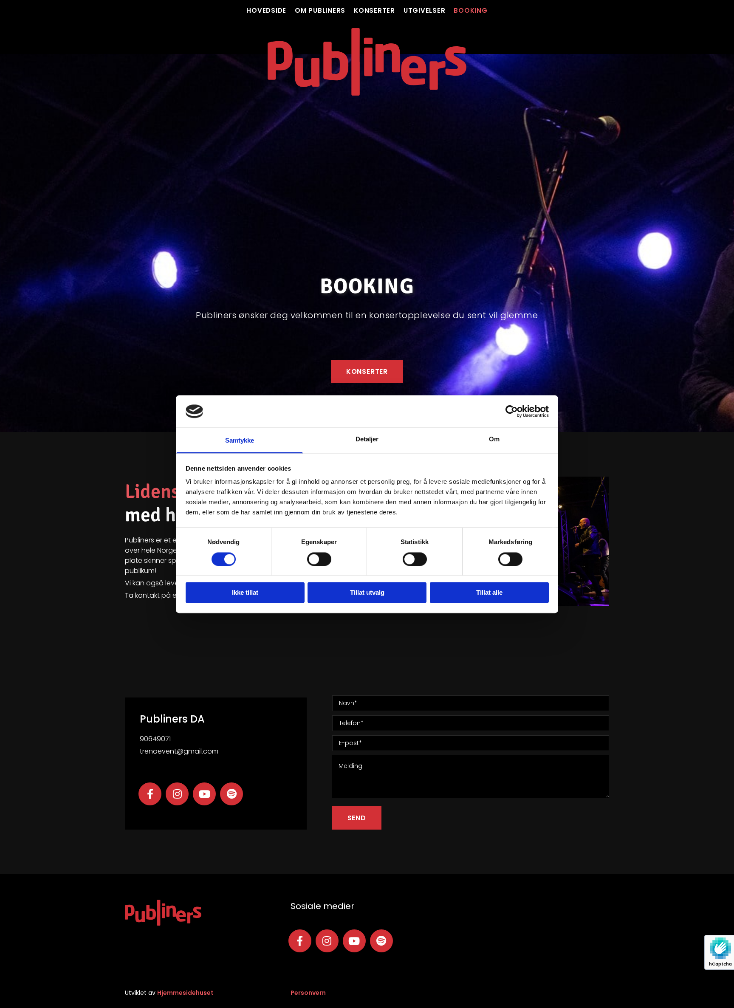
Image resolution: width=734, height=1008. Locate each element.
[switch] (319, 559)
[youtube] (204, 794)
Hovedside (266, 10)
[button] (367, 371)
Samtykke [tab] (239, 440)
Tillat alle (489, 592)
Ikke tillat (245, 592)
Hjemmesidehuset (185, 992)
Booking (470, 10)
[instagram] (177, 794)
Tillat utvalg (367, 592)
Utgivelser (425, 10)
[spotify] (231, 794)
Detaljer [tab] (367, 439)
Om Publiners (320, 10)
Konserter (374, 10)
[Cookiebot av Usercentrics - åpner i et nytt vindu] (511, 411)
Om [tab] (494, 439)
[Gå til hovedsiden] (367, 62)
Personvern (308, 992)
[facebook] (150, 794)
